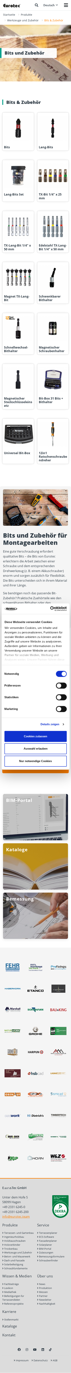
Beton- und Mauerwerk (17, 1256)
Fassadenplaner (47, 1240)
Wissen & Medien (17, 1276)
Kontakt (9, 1334)
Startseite (9, 14)
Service (43, 1225)
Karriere (9, 1311)
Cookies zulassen (35, 736)
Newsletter (44, 1299)
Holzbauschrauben (15, 1240)
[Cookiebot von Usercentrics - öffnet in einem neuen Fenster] (50, 608)
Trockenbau (11, 1248)
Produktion (45, 1288)
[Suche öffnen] (36, 5)
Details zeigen (50, 724)
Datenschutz (40, 1360)
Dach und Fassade (14, 1260)
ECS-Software (46, 1236)
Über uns (45, 1276)
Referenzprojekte (13, 1303)
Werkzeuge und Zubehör (23, 20)
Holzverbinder (12, 1244)
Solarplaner (45, 1244)
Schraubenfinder (48, 1260)
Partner (43, 1296)
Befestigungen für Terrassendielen (13, 1298)
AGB (54, 1360)
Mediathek (10, 1292)
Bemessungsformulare (51, 1256)
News (41, 1284)
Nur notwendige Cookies (35, 761)
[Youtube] (35, 1349)
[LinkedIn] (42, 1349)
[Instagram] (27, 1349)
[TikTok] (50, 1349)
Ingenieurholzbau (14, 1236)
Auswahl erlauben (36, 748)
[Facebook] (19, 1349)
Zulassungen (45, 1252)
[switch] (61, 686)
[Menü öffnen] (66, 5)
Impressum (22, 1360)
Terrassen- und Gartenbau (19, 1233)
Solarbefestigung (13, 1264)
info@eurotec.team (16, 1217)
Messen (43, 1292)
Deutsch (49, 5)
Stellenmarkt (11, 1319)
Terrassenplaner (47, 1233)
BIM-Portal (44, 1248)
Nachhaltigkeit (46, 1303)
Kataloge (9, 1326)
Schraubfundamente (15, 1268)
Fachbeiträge (11, 1284)
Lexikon (8, 1288)
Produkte (26, 14)
